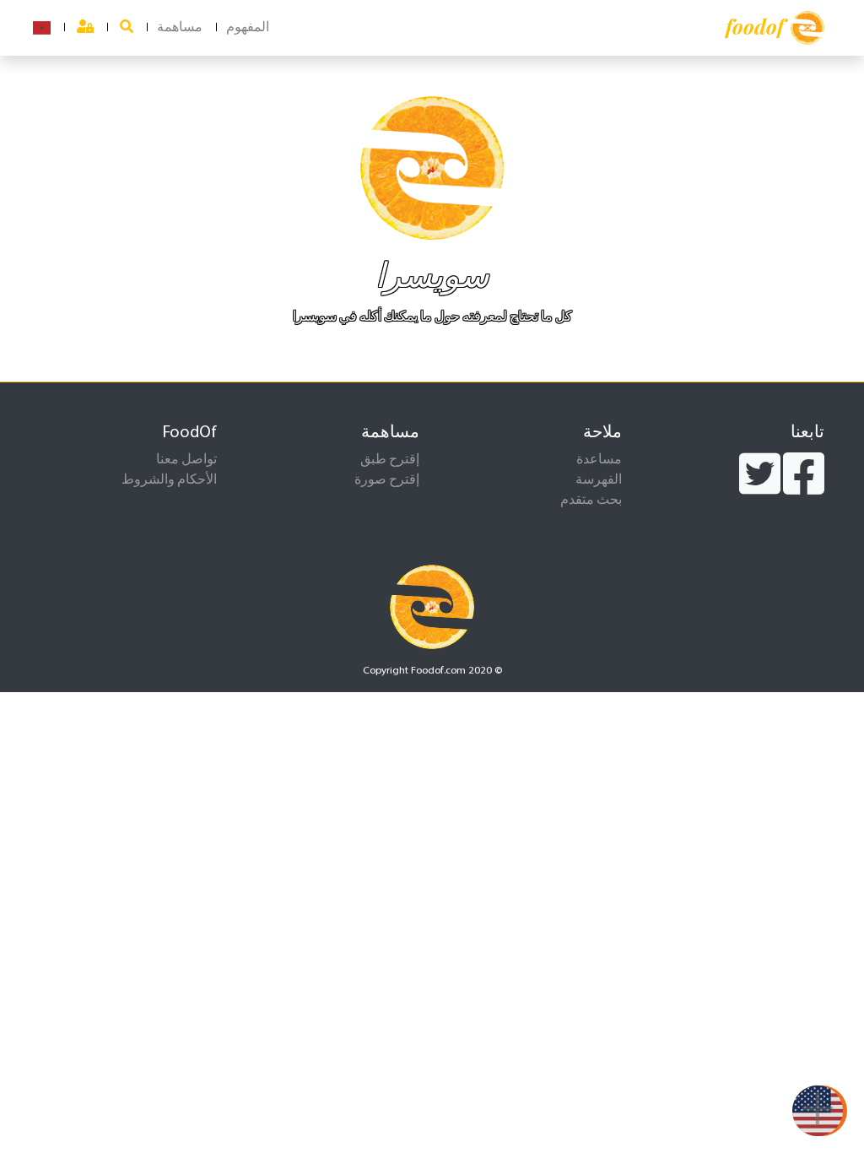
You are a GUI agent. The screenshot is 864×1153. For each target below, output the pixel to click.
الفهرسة (598, 480)
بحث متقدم (591, 500)
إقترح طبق (389, 460)
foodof (755, 26)
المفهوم (247, 28)
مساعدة (599, 460)
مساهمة (179, 28)
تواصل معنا (186, 460)
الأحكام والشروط (169, 480)
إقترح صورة (386, 480)
